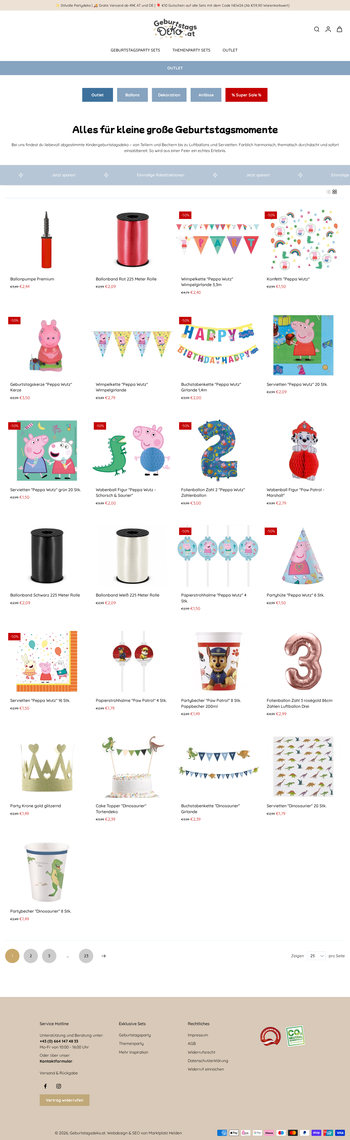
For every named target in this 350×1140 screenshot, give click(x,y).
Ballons (132, 94)
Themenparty (131, 1043)
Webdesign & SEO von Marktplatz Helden (144, 1133)
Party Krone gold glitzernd (35, 805)
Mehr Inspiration (133, 1052)
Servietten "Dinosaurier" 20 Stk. (296, 805)
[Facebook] (45, 1086)
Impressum (198, 1035)
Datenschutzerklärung (208, 1060)
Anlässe (206, 94)
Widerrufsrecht (201, 1052)
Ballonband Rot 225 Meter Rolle (126, 278)
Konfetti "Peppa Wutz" (288, 278)
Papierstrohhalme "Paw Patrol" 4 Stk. (131, 700)
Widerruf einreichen (206, 1069)
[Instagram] (58, 1086)
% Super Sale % (246, 94)
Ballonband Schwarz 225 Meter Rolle (45, 595)
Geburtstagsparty (135, 1035)
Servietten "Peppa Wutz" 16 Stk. (40, 700)
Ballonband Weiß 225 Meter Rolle (127, 595)
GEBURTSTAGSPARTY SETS (135, 50)
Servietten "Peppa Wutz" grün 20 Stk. (45, 489)
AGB (192, 1043)
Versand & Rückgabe (59, 1073)
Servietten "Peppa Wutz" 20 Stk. (297, 384)
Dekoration (169, 94)
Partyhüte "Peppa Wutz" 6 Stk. (295, 595)
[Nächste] (103, 956)
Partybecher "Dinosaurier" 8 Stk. (40, 911)
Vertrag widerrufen (64, 1100)
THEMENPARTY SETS (191, 50)
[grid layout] (335, 192)
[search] (316, 29)
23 (86, 955)
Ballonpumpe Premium (32, 278)
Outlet (97, 94)
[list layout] (328, 192)
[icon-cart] (339, 29)
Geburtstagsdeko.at (87, 1133)
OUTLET (230, 50)
